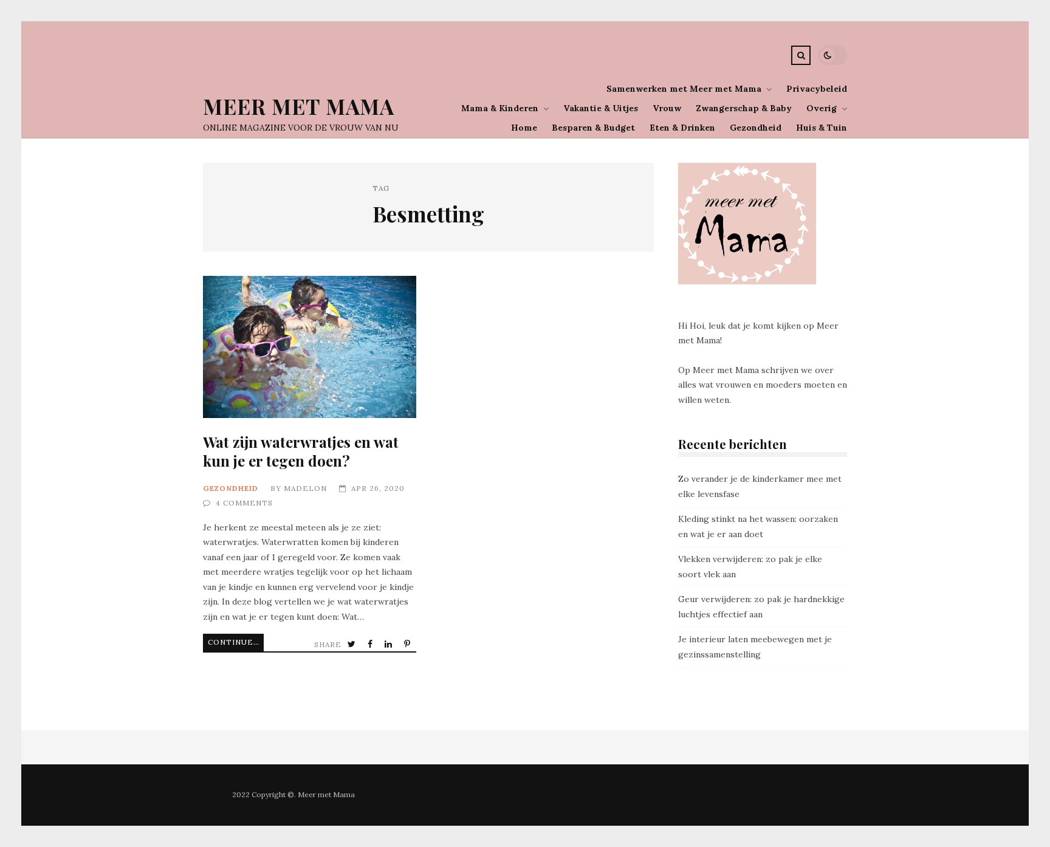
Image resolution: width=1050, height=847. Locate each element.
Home (524, 127)
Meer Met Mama (298, 106)
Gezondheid (755, 127)
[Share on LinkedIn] (389, 644)
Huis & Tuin (821, 127)
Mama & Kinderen (499, 108)
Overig (821, 108)
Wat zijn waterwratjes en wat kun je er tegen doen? (309, 347)
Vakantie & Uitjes (600, 108)
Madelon (305, 488)
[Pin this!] (408, 644)
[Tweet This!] (353, 644)
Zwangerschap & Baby (744, 108)
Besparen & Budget (593, 127)
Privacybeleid (816, 88)
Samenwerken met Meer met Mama (683, 88)
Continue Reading (236, 641)
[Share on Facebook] (371, 644)
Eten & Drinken (682, 127)
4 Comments (244, 502)
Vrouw (667, 108)
